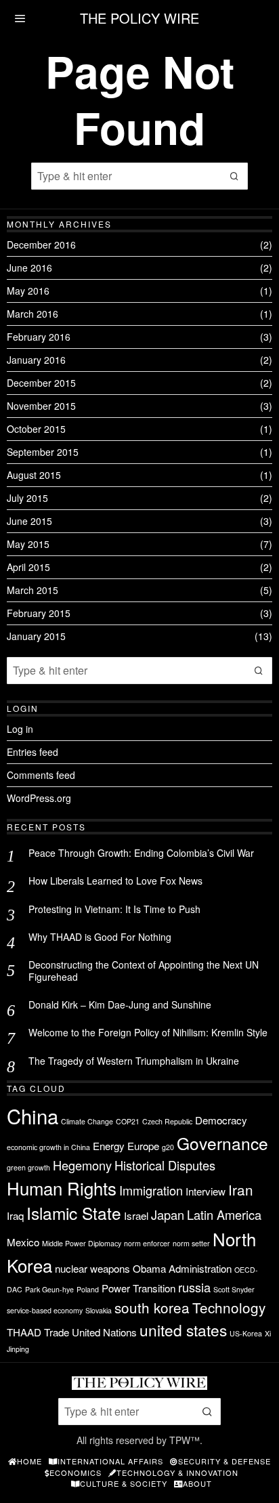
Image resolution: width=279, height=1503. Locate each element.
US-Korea (246, 1333)
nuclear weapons (92, 1268)
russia (194, 1287)
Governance (222, 1143)
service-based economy (45, 1310)
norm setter (191, 1243)
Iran (240, 1189)
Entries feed (32, 752)
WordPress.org (39, 798)
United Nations (104, 1332)
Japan (167, 1214)
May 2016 (28, 290)
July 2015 (27, 498)
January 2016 (36, 359)
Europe (143, 1146)
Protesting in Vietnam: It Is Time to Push (114, 909)
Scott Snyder (234, 1289)
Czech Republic (167, 1121)
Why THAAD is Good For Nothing (99, 937)
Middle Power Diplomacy (81, 1243)
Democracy (221, 1120)
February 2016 (38, 336)
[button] (234, 176)
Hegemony (82, 1165)
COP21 (128, 1121)
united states (183, 1329)
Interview (206, 1191)
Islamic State (73, 1213)
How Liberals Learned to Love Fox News (115, 880)
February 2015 (38, 613)
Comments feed (41, 775)
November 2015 (41, 405)
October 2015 (36, 429)
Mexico (23, 1242)
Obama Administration (182, 1268)
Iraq (15, 1215)
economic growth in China (48, 1147)
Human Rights (61, 1187)
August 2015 (34, 475)
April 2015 (28, 567)
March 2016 (32, 313)
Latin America (224, 1214)
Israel (136, 1215)
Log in (20, 729)
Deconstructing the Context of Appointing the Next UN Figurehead (143, 970)
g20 (168, 1147)
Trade (56, 1332)
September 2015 (43, 452)
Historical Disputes (164, 1165)
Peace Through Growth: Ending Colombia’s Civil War (141, 853)
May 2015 (28, 544)
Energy (109, 1146)
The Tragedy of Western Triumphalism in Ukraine (133, 1061)
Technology (228, 1307)
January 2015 (36, 636)
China (32, 1115)
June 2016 (29, 267)
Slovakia (98, 1310)
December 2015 (41, 382)
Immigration (151, 1190)
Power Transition (138, 1288)
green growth (28, 1167)
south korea (152, 1307)
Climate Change (87, 1121)
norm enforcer (147, 1243)
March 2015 (32, 590)
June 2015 (29, 521)
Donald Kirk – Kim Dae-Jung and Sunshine (119, 1004)
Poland (88, 1289)
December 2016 (41, 244)
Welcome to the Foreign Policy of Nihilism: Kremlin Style (147, 1032)
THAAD (24, 1332)
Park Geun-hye (49, 1289)
